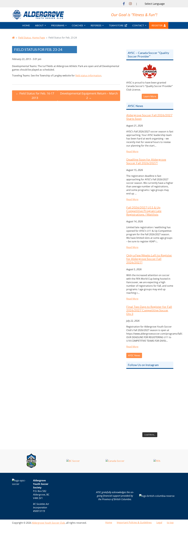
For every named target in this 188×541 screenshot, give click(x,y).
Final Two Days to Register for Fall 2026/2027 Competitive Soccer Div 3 (149, 310)
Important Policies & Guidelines (134, 522)
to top (170, 522)
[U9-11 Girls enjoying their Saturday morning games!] (149, 416)
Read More (132, 151)
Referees (96, 25)
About (39, 25)
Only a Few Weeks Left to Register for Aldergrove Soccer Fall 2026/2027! (149, 258)
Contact (138, 25)
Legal (159, 522)
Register (157, 25)
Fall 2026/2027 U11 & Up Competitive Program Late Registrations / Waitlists (143, 211)
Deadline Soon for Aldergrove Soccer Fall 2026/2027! (146, 161)
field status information (88, 75)
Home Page (38, 37)
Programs (58, 25)
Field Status (24, 37)
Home (26, 25)
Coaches (77, 25)
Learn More (149, 96)
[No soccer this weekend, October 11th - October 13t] (149, 387)
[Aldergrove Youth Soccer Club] (38, 14)
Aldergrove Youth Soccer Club (48, 522)
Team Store (116, 25)
